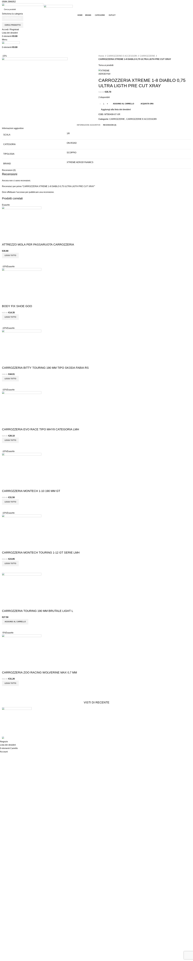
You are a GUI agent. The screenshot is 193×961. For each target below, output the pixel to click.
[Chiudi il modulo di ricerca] (3, 3)
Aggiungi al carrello (123, 104)
